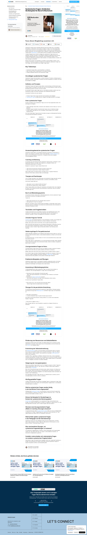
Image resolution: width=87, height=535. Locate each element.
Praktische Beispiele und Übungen (36, 259)
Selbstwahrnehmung (31, 350)
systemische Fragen (35, 391)
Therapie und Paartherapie (33, 176)
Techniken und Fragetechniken (35, 209)
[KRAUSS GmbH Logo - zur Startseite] (10, 1)
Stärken (28, 345)
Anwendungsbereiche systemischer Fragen (40, 150)
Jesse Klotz (30, 35)
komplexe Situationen (54, 153)
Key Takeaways (30, 67)
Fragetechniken (50, 254)
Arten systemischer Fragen (33, 100)
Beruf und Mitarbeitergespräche (35, 193)
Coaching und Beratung (32, 159)
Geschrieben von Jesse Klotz (33, 446)
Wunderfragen (28, 401)
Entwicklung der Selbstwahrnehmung (36, 348)
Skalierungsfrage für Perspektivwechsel (37, 231)
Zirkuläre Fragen (28, 219)
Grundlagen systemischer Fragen (36, 76)
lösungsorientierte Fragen (42, 410)
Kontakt (20, 532)
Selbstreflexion (34, 52)
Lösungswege (33, 367)
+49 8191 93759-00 (13, 524)
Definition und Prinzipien (32, 84)
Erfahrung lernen (55, 353)
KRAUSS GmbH (11, 517)
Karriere (60, 1)
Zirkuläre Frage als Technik (33, 217)
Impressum (25, 532)
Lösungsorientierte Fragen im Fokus (36, 246)
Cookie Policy (70, 530)
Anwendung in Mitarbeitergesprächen (36, 267)
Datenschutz (30, 532)
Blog (17, 532)
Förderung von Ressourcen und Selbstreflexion (41, 340)
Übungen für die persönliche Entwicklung (37, 287)
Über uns (14, 532)
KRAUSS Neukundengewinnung (20, 1)
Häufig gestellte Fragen (33, 379)
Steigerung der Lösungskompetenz (36, 363)
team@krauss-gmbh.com (15, 525)
